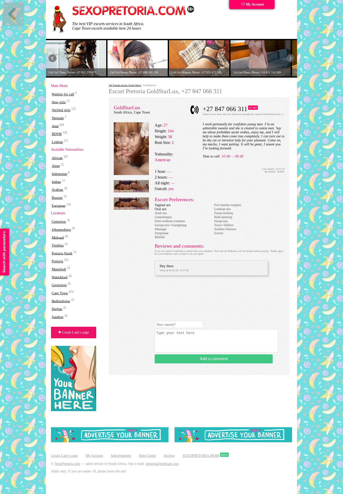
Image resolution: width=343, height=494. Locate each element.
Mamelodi (59, 269)
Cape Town (60, 293)
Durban (57, 309)
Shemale (58, 118)
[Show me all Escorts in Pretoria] (133, 14)
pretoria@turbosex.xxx (162, 464)
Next (291, 58)
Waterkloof (60, 277)
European (58, 205)
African (57, 158)
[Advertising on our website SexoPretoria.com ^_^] (109, 441)
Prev (52, 58)
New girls (59, 102)
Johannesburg (61, 230)
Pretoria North (62, 253)
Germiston (59, 285)
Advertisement (120, 456)
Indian (56, 182)
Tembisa (58, 245)
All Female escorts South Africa (125, 85)
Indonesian (59, 174)
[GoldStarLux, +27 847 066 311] (131, 174)
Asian (56, 166)
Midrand (58, 237)
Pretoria (57, 261)
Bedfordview (61, 301)
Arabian (57, 190)
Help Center (147, 456)
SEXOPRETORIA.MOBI (201, 456)
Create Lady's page (75, 332)
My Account (254, 4)
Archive (169, 456)
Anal (55, 126)
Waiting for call (63, 94)
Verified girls (61, 110)
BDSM (57, 134)
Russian (57, 198)
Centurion (59, 222)
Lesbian (57, 142)
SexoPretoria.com (67, 464)
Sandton (57, 317)
